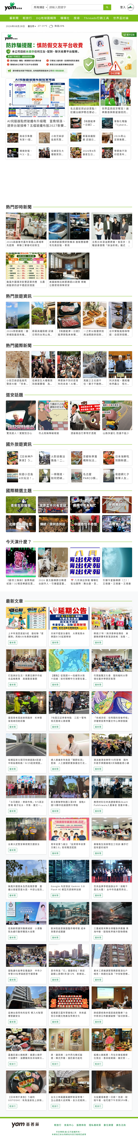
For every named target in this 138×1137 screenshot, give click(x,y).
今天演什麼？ (19, 541)
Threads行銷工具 (96, 18)
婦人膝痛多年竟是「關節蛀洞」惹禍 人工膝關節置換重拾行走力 (68, 763)
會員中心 (69, 1125)
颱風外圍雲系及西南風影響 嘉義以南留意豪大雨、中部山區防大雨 (25, 889)
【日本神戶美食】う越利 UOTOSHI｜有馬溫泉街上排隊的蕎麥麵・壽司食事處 (26, 1100)
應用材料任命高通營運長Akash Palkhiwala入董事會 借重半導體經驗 (111, 805)
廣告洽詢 (121, 1125)
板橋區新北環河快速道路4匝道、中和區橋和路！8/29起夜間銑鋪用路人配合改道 (26, 763)
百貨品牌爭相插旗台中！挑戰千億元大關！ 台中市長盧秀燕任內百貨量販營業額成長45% (111, 889)
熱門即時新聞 (19, 207)
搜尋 (77, 18)
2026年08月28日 (15, 26)
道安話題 (14, 395)
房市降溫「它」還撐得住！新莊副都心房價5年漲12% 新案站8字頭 (68, 974)
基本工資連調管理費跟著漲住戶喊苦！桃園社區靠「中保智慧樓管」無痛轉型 (111, 974)
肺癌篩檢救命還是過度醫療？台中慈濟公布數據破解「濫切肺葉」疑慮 (111, 1016)
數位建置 (108, 1125)
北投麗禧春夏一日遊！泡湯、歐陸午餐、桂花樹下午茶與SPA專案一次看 (111, 1100)
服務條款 (81, 1125)
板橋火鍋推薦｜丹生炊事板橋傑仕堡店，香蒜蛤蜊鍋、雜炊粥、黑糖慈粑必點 (111, 1058)
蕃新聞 (14, 18)
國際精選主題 (19, 490)
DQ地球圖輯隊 (46, 18)
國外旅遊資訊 (19, 444)
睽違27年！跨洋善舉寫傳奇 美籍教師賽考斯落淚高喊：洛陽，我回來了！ (111, 636)
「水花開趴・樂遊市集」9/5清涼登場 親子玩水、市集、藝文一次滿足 (26, 805)
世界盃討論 (121, 18)
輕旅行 (27, 18)
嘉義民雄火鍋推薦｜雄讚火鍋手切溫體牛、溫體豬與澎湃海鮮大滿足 (25, 1058)
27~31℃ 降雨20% (51, 25)
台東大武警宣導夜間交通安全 (24, 844)
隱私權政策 (95, 1125)
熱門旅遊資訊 (19, 296)
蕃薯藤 (13, 6)
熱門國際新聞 (19, 345)
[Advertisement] (69, 182)
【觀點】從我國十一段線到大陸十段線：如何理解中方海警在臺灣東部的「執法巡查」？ (68, 678)
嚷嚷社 (65, 18)
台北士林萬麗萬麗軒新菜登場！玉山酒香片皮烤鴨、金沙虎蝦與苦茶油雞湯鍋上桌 (68, 1100)
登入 (123, 7)
